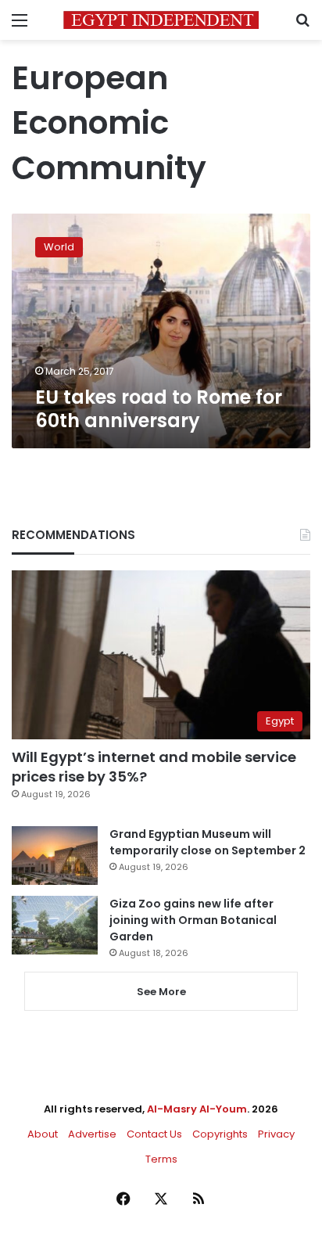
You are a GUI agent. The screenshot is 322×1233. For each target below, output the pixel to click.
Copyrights (220, 1134)
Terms (161, 1159)
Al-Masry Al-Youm (197, 1109)
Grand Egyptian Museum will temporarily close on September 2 (207, 842)
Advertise (92, 1134)
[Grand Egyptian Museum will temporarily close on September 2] (55, 855)
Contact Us (154, 1134)
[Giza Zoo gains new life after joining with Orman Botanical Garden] (55, 925)
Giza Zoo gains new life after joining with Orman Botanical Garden (193, 920)
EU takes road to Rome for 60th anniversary (158, 408)
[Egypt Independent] (161, 20)
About (42, 1134)
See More (161, 991)
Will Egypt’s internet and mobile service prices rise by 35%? (154, 766)
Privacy (276, 1134)
